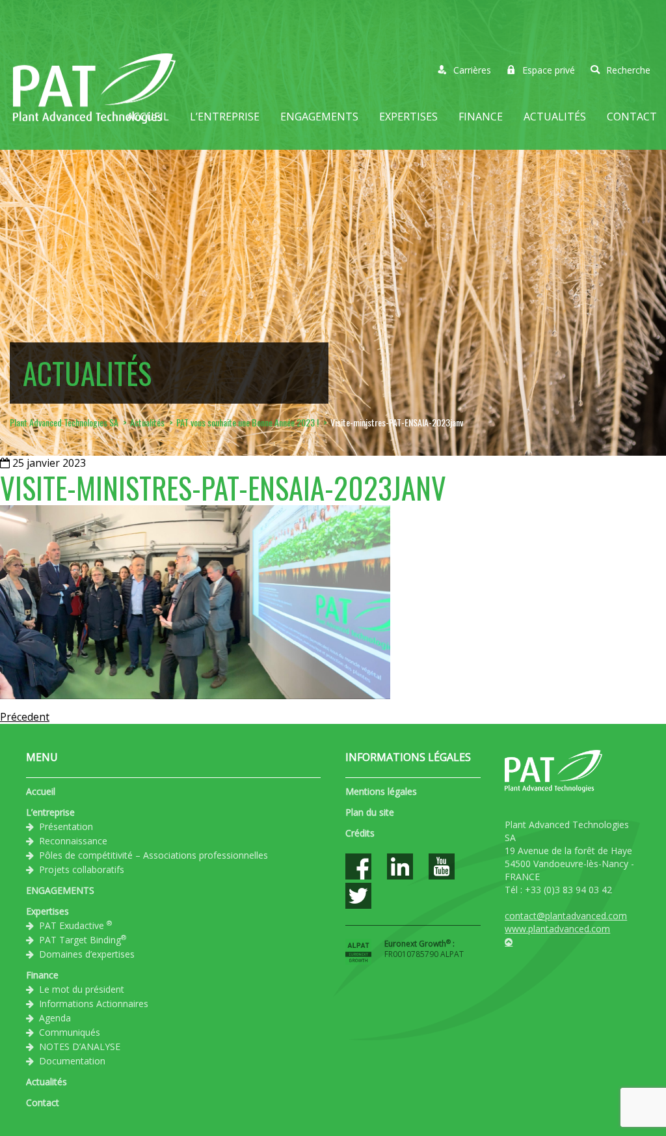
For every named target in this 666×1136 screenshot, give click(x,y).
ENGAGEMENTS (319, 116)
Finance (481, 116)
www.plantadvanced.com (557, 928)
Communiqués (69, 1032)
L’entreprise (225, 116)
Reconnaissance (73, 841)
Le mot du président (81, 989)
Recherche (628, 70)
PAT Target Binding (82, 939)
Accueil (148, 116)
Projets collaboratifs (81, 869)
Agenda (55, 1018)
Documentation (72, 1061)
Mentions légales (381, 791)
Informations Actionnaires (93, 1003)
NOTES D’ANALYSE (79, 1046)
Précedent (24, 717)
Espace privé (548, 70)
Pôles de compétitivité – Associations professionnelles (153, 855)
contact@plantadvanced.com (566, 915)
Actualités (555, 116)
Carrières (472, 70)
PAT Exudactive (75, 925)
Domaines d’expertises (87, 954)
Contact (632, 116)
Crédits (360, 833)
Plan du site (369, 812)
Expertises (408, 116)
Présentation (66, 826)
